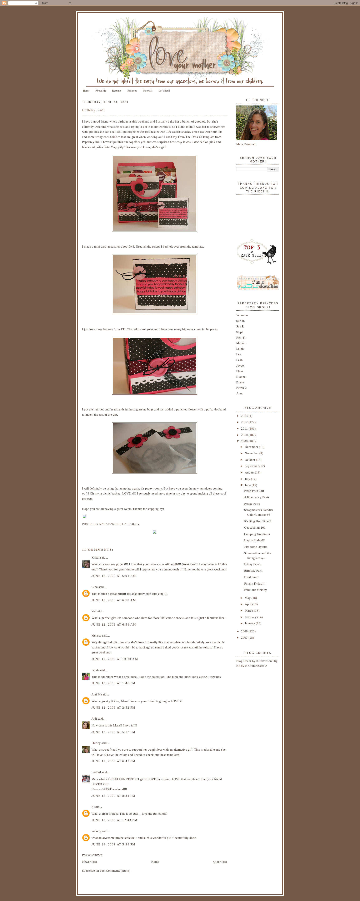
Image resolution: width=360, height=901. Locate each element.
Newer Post (89, 861)
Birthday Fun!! (93, 110)
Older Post (220, 861)
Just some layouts (255, 546)
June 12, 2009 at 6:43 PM (113, 761)
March (249, 610)
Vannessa (242, 315)
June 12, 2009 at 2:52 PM (113, 707)
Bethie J (241, 387)
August (250, 472)
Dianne (241, 376)
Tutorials (147, 90)
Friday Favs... (253, 564)
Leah (239, 360)
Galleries (132, 90)
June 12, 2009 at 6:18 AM (113, 600)
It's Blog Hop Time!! (257, 521)
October (250, 459)
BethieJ (96, 772)
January (250, 623)
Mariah (240, 343)
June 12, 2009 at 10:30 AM (114, 659)
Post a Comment (92, 854)
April (248, 604)
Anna (239, 393)
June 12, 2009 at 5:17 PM (113, 732)
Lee (238, 354)
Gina (94, 587)
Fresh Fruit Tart (254, 490)
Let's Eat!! (164, 90)
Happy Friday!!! (254, 540)
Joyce (240, 365)
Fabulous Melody (255, 589)
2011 (245, 428)
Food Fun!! (251, 577)
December (252, 447)
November (252, 453)
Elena (240, 371)
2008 (245, 631)
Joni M (95, 694)
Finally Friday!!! (254, 583)
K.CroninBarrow (256, 665)
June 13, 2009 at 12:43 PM (114, 820)
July (248, 479)
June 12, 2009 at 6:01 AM (113, 576)
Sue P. (240, 326)
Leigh (240, 348)
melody (96, 831)
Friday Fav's (252, 503)
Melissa (96, 635)
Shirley (96, 743)
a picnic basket (110, 493)
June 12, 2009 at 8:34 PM (113, 795)
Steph (240, 332)
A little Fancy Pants (256, 497)
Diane (240, 382)
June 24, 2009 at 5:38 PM (113, 844)
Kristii (95, 557)
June (248, 485)
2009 (245, 441)
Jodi (94, 718)
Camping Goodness (257, 534)
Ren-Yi (240, 337)
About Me (100, 90)
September (252, 466)
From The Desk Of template (196, 137)
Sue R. (240, 320)
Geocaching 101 (255, 527)
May (248, 598)
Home (86, 90)
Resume (116, 90)
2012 (245, 422)
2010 (245, 435)
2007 (245, 637)
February (251, 617)
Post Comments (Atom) (115, 870)
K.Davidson (264, 661)
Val (93, 611)
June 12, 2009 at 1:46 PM (113, 683)
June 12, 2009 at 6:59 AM (113, 624)
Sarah (95, 670)
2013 (245, 416)
